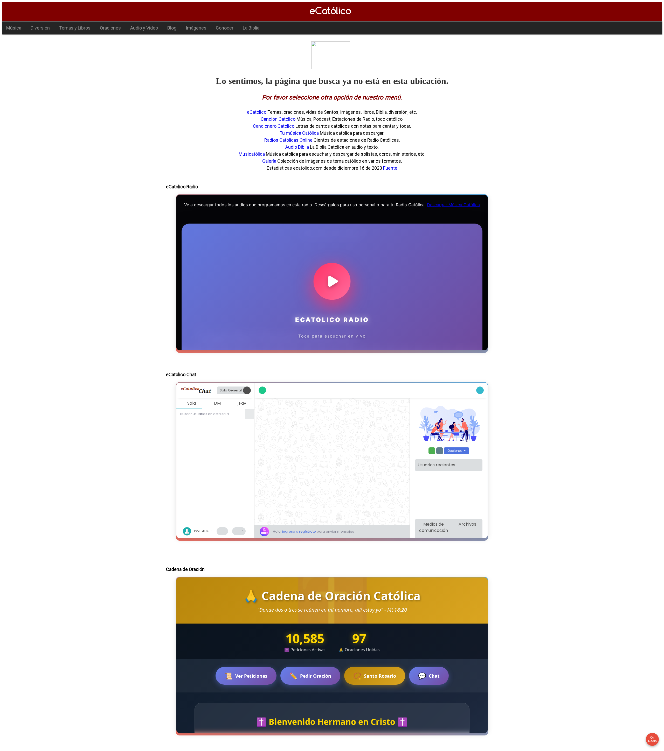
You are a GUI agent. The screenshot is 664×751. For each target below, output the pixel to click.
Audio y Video (144, 28)
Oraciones (110, 28)
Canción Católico (278, 119)
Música (13, 28)
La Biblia (251, 28)
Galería (269, 161)
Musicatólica (252, 154)
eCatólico (256, 112)
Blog (171, 28)
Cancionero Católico (273, 126)
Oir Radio (652, 739)
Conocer (224, 28)
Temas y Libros (75, 28)
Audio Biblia (297, 147)
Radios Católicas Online (288, 140)
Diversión (40, 28)
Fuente (390, 168)
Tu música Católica (299, 133)
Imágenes (196, 28)
